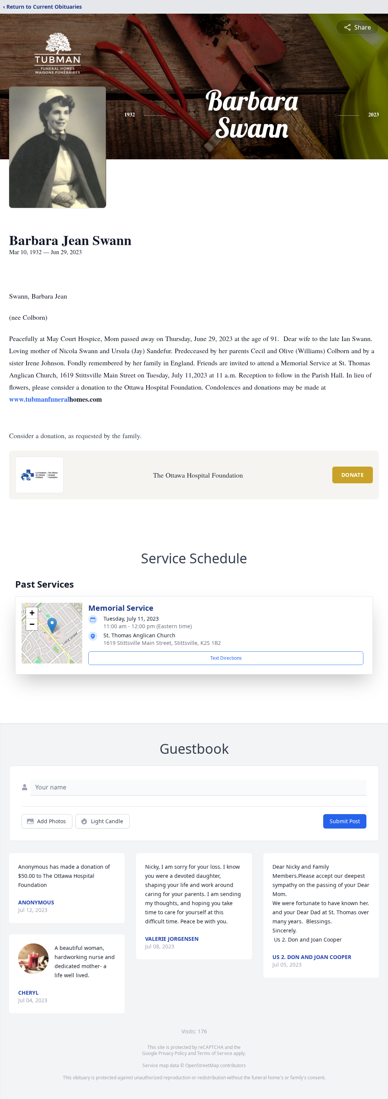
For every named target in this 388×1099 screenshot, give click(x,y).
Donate (352, 474)
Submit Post (345, 821)
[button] (52, 625)
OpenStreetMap (202, 1065)
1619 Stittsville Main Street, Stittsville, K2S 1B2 (162, 642)
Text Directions (226, 658)
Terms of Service (214, 1053)
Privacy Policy (172, 1053)
